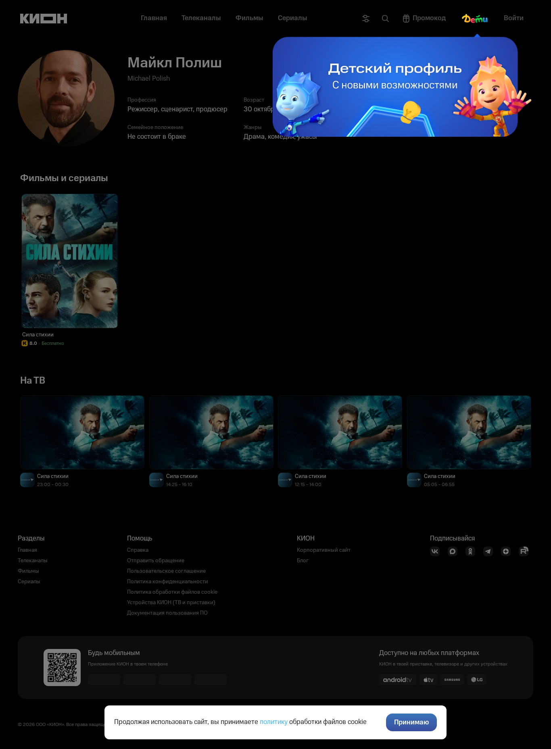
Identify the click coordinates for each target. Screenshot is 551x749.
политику (274, 722)
